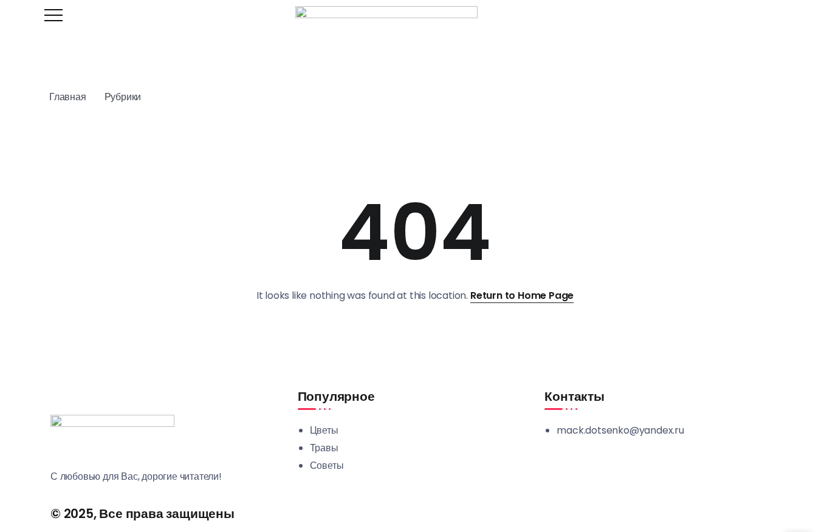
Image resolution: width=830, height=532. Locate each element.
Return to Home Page (522, 295)
